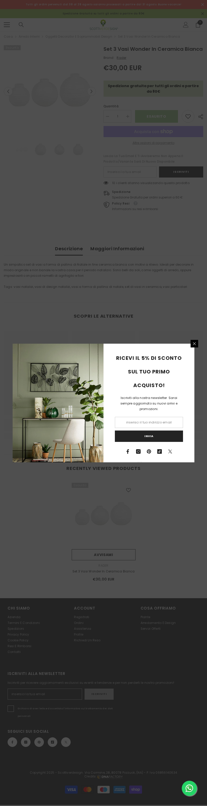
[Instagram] (138, 451)
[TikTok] (159, 451)
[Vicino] (194, 343)
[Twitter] (170, 451)
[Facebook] (127, 451)
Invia (148, 436)
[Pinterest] (149, 451)
